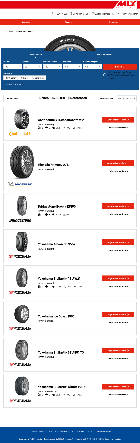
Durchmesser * (50, 61)
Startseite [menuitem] (26, 22)
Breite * (6, 61)
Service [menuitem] (68, 22)
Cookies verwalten (103, 431)
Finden (118, 66)
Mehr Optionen (14, 84)
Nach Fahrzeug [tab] (104, 54)
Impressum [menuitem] (114, 22)
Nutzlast (67, 61)
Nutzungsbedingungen (64, 431)
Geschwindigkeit (90, 61)
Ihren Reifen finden (24, 31)
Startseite (10, 31)
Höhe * (26, 61)
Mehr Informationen (118, 127)
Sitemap (80, 431)
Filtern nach (12, 98)
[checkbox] (10, 77)
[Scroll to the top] (133, 437)
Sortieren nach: (107, 98)
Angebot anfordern (116, 119)
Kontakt (90, 431)
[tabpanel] (70, 74)
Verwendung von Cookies (41, 431)
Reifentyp (8, 73)
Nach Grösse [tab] (36, 54)
